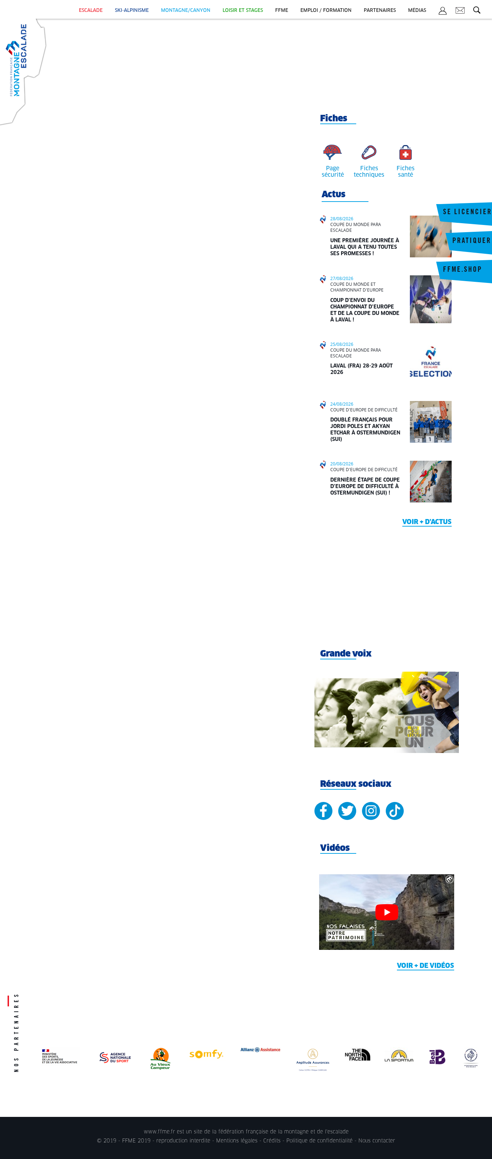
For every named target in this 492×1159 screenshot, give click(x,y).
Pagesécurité (333, 172)
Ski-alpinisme (132, 10)
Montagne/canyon (185, 10)
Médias (417, 10)
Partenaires (380, 10)
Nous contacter (376, 1141)
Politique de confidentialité (319, 1141)
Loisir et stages (243, 10)
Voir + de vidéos (425, 966)
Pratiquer (471, 241)
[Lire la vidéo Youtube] (386, 912)
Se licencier (467, 212)
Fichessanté (406, 172)
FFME (281, 10)
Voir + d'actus (427, 522)
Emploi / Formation (326, 10)
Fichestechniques (369, 172)
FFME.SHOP (462, 270)
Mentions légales (237, 1141)
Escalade (91, 10)
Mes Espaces (442, 11)
